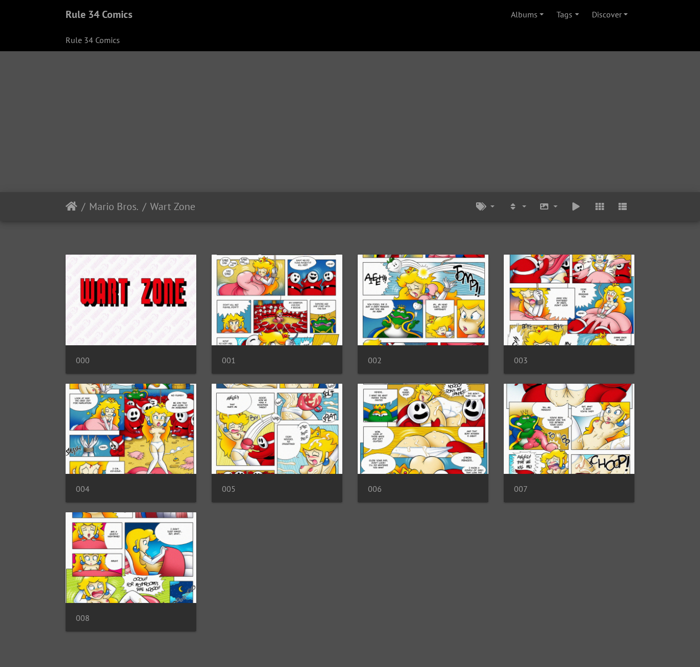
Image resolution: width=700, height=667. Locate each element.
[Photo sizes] (549, 206)
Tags (564, 14)
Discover (607, 14)
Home (71, 206)
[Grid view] (599, 206)
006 (375, 489)
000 (83, 360)
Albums (524, 14)
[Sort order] (517, 206)
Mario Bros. (113, 206)
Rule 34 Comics (99, 14)
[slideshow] (576, 206)
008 (83, 618)
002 (375, 360)
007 (521, 489)
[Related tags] (485, 206)
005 (229, 489)
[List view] (622, 206)
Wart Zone (172, 206)
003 (521, 360)
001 (229, 360)
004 (83, 489)
